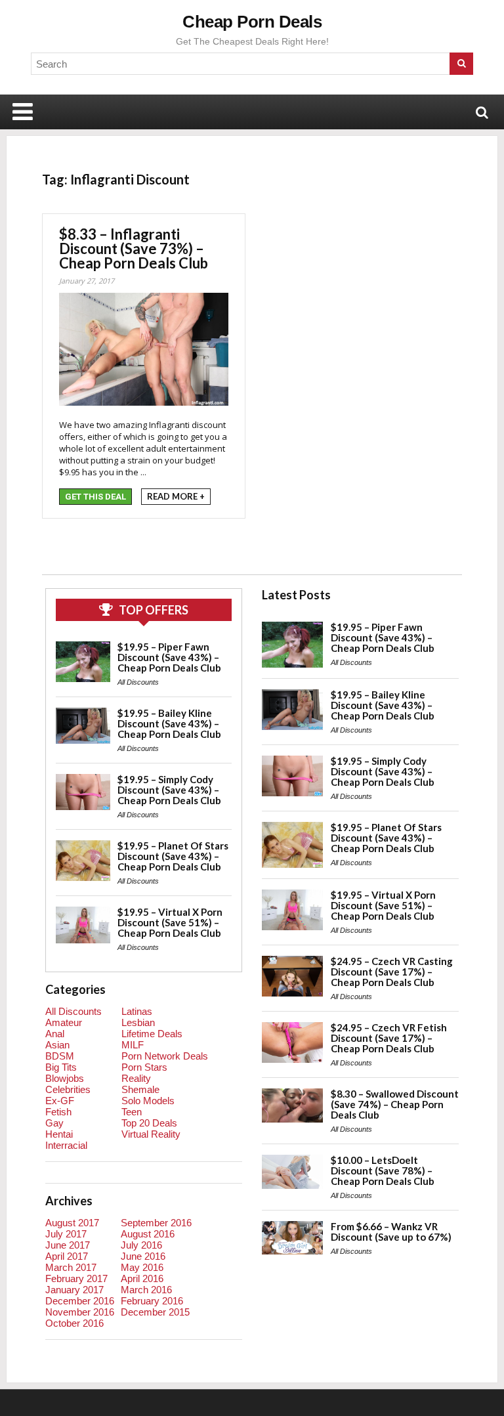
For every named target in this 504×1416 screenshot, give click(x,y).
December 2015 (155, 1312)
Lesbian (138, 1022)
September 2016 (156, 1222)
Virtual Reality (150, 1134)
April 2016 (142, 1278)
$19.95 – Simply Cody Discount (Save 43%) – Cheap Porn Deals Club (169, 789)
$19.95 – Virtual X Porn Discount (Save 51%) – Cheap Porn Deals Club (169, 922)
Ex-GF (59, 1100)
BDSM (59, 1056)
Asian (57, 1044)
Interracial (66, 1145)
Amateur (63, 1022)
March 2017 (70, 1267)
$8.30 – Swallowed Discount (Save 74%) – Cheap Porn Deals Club (395, 1104)
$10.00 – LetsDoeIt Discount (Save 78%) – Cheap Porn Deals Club (382, 1170)
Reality (136, 1078)
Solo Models (148, 1100)
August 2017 (72, 1222)
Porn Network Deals (164, 1056)
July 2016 (141, 1245)
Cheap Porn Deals (252, 22)
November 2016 (79, 1312)
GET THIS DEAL (95, 497)
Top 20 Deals (149, 1122)
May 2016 (142, 1267)
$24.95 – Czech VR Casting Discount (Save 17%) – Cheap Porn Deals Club (392, 971)
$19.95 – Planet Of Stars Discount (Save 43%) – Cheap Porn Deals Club (172, 856)
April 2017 (66, 1256)
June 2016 (143, 1256)
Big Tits (61, 1067)
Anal (54, 1033)
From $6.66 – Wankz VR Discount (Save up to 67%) (391, 1231)
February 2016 (152, 1300)
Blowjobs (64, 1078)
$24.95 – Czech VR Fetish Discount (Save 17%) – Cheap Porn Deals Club (389, 1037)
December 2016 (79, 1300)
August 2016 (148, 1233)
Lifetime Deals (151, 1033)
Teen (131, 1111)
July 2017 (66, 1233)
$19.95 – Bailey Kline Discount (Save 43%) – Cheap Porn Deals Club (169, 723)
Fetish (58, 1111)
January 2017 (74, 1289)
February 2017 (76, 1278)
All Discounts (138, 682)
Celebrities (68, 1089)
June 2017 (67, 1245)
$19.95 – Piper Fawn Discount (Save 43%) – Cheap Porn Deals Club (169, 657)
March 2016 (146, 1289)
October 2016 (74, 1323)
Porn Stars (144, 1067)
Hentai (59, 1134)
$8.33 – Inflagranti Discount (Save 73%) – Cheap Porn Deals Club (133, 248)
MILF (132, 1044)
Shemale (140, 1089)
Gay (54, 1122)
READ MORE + (176, 496)
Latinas (136, 1011)
